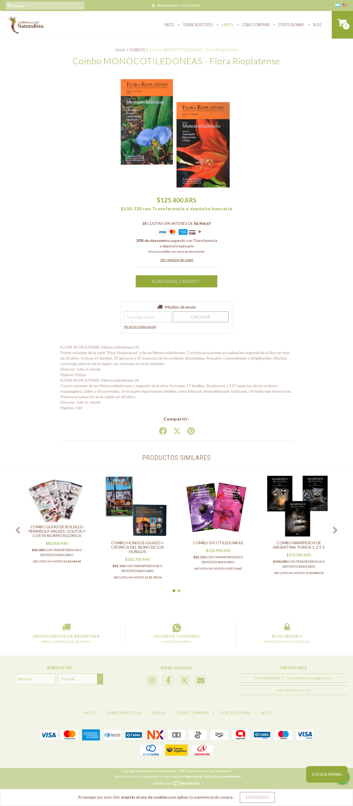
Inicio (169, 25)
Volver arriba (327, 774)
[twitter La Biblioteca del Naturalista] (184, 681)
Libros (227, 25)
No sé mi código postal (140, 327)
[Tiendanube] (177, 784)
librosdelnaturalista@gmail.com (309, 678)
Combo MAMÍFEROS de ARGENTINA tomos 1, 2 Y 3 (299, 544)
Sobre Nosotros (197, 25)
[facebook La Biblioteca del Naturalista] (168, 681)
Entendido (257, 797)
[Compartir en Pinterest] (191, 431)
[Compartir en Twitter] (177, 431)
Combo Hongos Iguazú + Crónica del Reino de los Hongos (137, 547)
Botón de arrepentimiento (222, 776)
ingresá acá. (193, 776)
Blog (317, 25)
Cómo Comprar (255, 25)
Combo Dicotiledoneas (218, 542)
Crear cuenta (167, 5)
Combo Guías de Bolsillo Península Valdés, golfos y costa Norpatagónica (56, 531)
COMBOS (137, 50)
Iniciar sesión (191, 5)
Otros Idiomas (290, 25)
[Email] (200, 681)
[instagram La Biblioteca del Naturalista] (152, 681)
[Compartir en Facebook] (163, 431)
